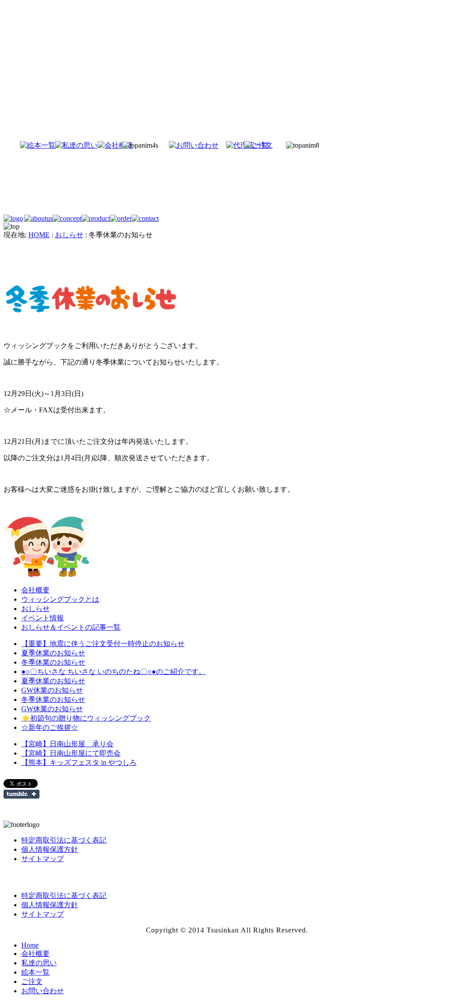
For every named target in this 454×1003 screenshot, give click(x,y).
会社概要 (35, 590)
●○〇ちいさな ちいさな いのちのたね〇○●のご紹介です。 (113, 671)
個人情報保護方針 (49, 849)
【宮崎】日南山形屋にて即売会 (71, 753)
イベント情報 (42, 618)
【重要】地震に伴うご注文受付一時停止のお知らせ (102, 643)
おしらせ (69, 235)
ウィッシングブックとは (60, 599)
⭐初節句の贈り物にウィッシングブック (86, 718)
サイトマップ (42, 858)
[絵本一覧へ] (21, 145)
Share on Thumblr (21, 794)
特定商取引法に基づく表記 (63, 840)
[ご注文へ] (270, 145)
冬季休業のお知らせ (53, 662)
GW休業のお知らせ (52, 690)
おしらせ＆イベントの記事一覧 (71, 627)
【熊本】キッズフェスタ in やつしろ (79, 762)
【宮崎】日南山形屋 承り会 (67, 744)
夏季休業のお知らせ (53, 653)
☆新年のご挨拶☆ (49, 727)
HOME (39, 235)
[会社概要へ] (103, 145)
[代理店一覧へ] (232, 145)
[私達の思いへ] (62, 145)
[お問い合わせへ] (185, 145)
